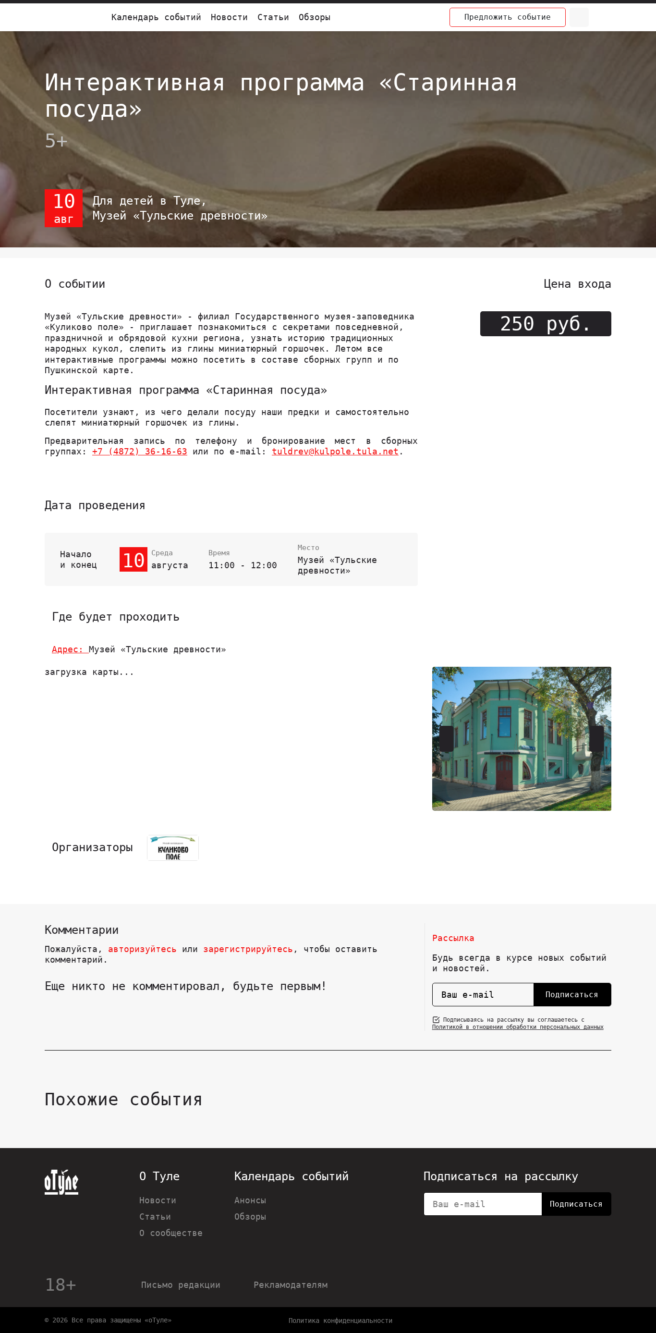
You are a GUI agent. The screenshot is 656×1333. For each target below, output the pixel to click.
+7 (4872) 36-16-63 (139, 451)
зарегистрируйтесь (248, 949)
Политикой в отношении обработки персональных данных (518, 1027)
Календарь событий (156, 17)
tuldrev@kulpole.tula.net (335, 451)
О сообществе (171, 1233)
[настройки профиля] (601, 17)
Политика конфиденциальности (340, 1320)
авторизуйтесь (142, 949)
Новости (229, 17)
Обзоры (314, 17)
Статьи (273, 17)
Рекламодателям (291, 1285)
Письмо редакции (180, 1285)
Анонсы (250, 1200)
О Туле (159, 1176)
